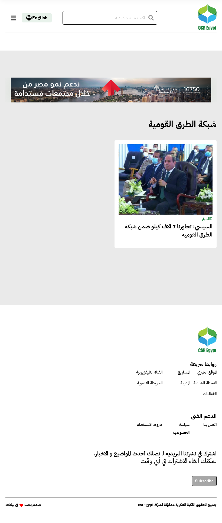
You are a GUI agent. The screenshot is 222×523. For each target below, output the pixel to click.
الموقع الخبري (207, 372)
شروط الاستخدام (149, 425)
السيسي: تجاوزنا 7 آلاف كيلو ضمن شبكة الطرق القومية (169, 230)
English (40, 18)
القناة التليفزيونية (149, 372)
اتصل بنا (210, 425)
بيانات (9, 505)
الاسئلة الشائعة (205, 383)
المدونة (185, 383)
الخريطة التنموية (149, 383)
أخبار (205, 219)
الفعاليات (210, 394)
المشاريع (184, 372)
